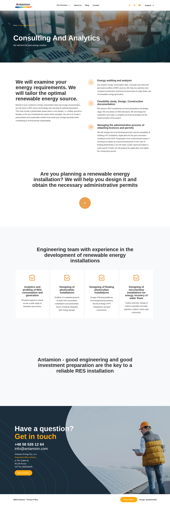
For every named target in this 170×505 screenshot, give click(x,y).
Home (15, 25)
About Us (78, 5)
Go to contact (23, 473)
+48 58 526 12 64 (29, 444)
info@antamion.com (31, 449)
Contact (96, 5)
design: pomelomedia (148, 500)
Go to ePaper (129, 499)
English (148, 5)
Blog (87, 5)
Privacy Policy (32, 500)
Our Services (62, 5)
